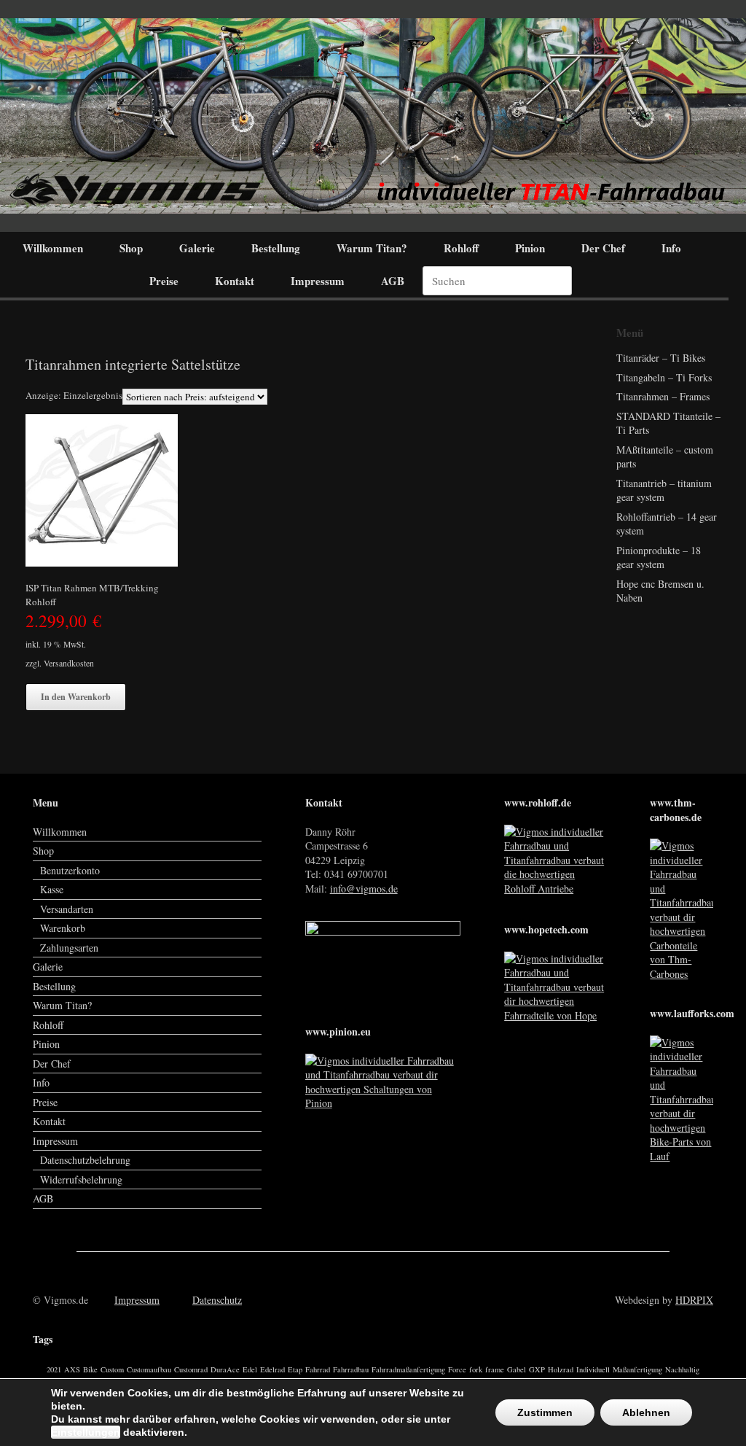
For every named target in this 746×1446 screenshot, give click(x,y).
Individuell (593, 1369)
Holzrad (560, 1369)
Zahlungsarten (69, 948)
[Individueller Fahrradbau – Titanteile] (373, 116)
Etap (295, 1369)
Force (457, 1369)
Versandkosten (69, 663)
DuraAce (225, 1369)
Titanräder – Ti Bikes (660, 358)
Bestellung (275, 248)
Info (671, 248)
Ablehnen (646, 1412)
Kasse (51, 889)
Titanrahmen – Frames (663, 396)
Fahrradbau (351, 1369)
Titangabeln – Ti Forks (664, 377)
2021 (54, 1369)
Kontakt (234, 281)
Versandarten (66, 909)
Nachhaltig (682, 1369)
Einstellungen (85, 1432)
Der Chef (603, 248)
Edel (250, 1369)
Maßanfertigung (637, 1369)
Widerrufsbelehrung (81, 1179)
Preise (163, 281)
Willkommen (53, 248)
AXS (72, 1369)
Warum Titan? (372, 248)
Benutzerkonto (70, 870)
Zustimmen (545, 1412)
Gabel (516, 1369)
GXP (537, 1369)
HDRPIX (694, 1300)
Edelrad (272, 1369)
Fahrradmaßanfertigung (408, 1369)
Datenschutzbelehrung (85, 1160)
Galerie (197, 248)
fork (475, 1369)
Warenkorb (62, 928)
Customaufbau (149, 1369)
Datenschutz (217, 1300)
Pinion (530, 248)
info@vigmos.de (364, 888)
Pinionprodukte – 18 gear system (658, 557)
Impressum (318, 281)
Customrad (191, 1369)
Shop (131, 248)
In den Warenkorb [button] (76, 697)
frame (494, 1369)
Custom (112, 1369)
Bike (90, 1369)
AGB (392, 281)
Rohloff (461, 248)
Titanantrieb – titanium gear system (664, 490)
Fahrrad (317, 1369)
